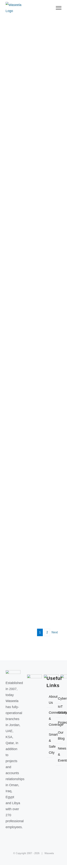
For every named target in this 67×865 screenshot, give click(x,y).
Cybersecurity (59, 698)
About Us (49, 700)
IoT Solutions (59, 709)
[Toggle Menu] (59, 8)
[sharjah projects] (33, 107)
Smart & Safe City (49, 743)
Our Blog (59, 735)
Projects (59, 722)
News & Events (59, 754)
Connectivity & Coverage (49, 718)
